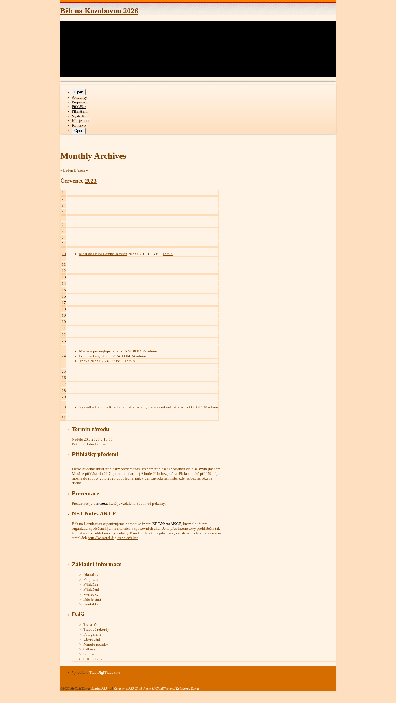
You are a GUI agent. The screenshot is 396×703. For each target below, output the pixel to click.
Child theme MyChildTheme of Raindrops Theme (167, 688)
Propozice (80, 102)
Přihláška (79, 106)
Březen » (81, 170)
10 (64, 254)
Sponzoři (90, 654)
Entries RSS (99, 688)
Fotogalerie (92, 634)
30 (64, 407)
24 (64, 356)
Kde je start (81, 120)
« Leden (67, 170)
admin (168, 254)
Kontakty (79, 125)
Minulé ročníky (95, 644)
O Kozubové (93, 659)
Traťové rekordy (96, 629)
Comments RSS (124, 688)
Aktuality (79, 97)
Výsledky (79, 116)
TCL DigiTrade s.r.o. (105, 672)
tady (136, 469)
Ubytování (91, 639)
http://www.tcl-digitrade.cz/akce (113, 538)
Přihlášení (80, 111)
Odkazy (89, 649)
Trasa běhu (92, 624)
